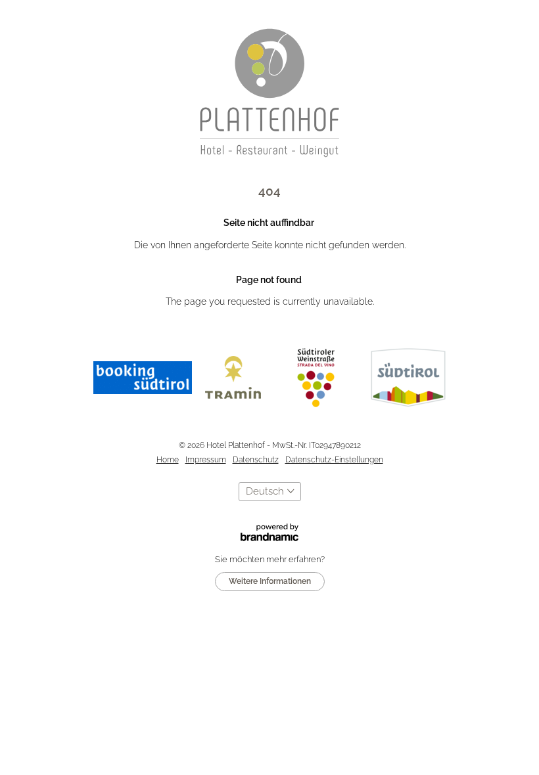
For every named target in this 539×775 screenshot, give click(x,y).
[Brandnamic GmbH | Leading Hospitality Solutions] (270, 521)
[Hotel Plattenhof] (269, 93)
